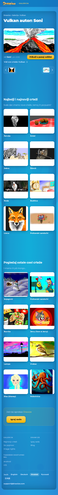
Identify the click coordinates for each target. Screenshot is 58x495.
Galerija (15, 15)
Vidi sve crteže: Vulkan (14, 62)
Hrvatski (34, 474)
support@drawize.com (14, 484)
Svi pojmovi (9, 445)
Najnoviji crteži (10, 442)
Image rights (9, 449)
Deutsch (24, 474)
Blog (33, 445)
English (14, 474)
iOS (5, 465)
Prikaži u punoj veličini (41, 57)
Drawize (7, 15)
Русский (45, 474)
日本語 (7, 478)
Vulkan (23, 15)
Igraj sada (16, 419)
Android (7, 461)
